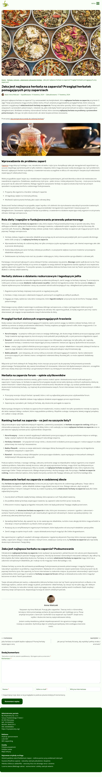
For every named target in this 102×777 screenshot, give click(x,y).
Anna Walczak (14, 95)
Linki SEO (5, 739)
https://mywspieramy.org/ (11, 729)
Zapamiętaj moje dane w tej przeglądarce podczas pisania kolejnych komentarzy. (34, 695)
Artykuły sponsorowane (10, 737)
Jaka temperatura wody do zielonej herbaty (27, 119)
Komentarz (6, 658)
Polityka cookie (7, 749)
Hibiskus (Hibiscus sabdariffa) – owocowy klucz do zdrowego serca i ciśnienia (28, 764)
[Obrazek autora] (3, 94)
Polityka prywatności (9, 747)
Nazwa (5, 689)
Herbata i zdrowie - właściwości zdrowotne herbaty (24, 80)
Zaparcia (5, 165)
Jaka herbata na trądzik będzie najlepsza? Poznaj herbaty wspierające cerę (23, 641)
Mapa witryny (6, 752)
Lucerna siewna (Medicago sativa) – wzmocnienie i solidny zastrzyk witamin (27, 766)
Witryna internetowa (78, 689)
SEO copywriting (7, 741)
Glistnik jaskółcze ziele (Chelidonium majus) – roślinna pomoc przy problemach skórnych (32, 758)
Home (4, 80)
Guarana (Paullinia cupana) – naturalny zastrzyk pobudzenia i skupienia (26, 761)
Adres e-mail (41, 689)
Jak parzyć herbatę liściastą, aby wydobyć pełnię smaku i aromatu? (78, 641)
